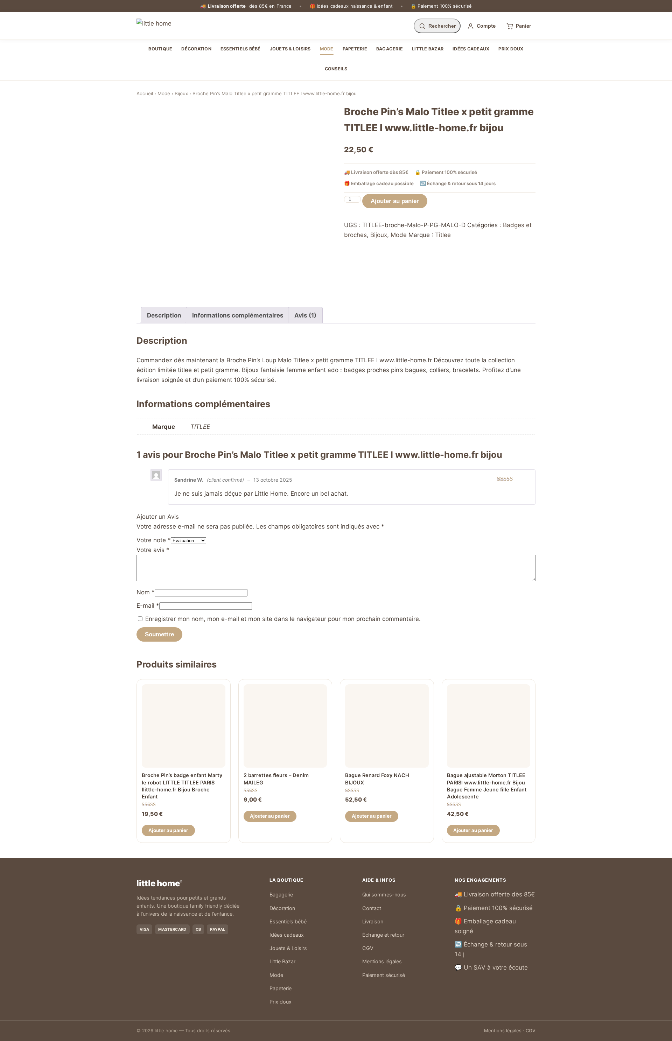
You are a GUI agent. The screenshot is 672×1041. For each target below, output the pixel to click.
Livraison (372, 921)
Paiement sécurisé (383, 975)
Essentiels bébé (240, 48)
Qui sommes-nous (384, 895)
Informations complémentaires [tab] (238, 315)
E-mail (147, 605)
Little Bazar (427, 48)
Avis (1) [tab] (305, 315)
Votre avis (152, 549)
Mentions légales (382, 961)
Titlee (443, 234)
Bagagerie (389, 48)
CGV (367, 948)
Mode (327, 48)
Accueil (144, 93)
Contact (371, 908)
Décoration (196, 48)
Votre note (153, 540)
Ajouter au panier (395, 201)
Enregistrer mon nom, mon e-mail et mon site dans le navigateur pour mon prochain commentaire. (283, 618)
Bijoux (181, 93)
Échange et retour (383, 935)
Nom (145, 592)
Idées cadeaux (471, 48)
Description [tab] (164, 315)
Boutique (160, 48)
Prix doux (510, 48)
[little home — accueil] (154, 26)
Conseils (336, 68)
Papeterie (355, 48)
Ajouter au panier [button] (168, 830)
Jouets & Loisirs (290, 48)
